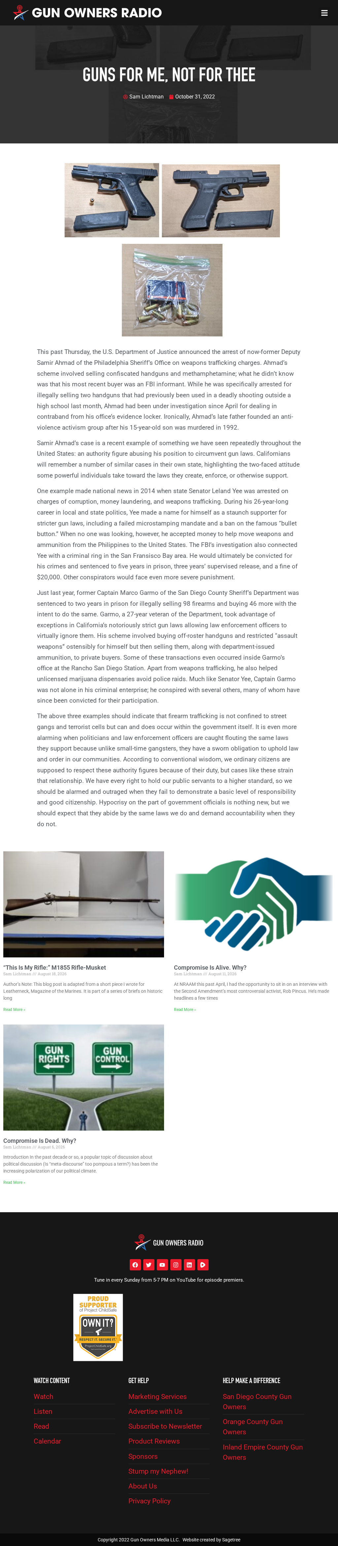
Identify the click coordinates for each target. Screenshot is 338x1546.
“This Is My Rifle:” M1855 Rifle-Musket (54, 967)
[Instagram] (176, 1264)
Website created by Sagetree (211, 1539)
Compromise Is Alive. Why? (210, 967)
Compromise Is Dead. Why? (39, 1140)
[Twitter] (148, 1264)
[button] (324, 12)
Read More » (14, 1009)
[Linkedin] (189, 1264)
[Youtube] (162, 1264)
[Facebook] (135, 1264)
